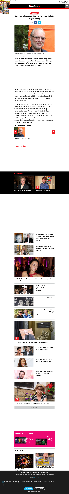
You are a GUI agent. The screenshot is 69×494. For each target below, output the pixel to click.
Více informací (36, 477)
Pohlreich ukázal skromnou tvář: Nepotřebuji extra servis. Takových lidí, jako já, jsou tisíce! (45, 312)
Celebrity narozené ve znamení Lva (42, 190)
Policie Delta (29, 439)
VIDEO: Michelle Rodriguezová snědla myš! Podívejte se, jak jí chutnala (34, 280)
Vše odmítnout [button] (39, 488)
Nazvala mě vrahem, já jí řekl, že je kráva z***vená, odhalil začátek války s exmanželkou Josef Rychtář (45, 237)
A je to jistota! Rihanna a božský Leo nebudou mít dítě (44, 348)
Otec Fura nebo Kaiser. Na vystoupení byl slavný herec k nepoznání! (44, 288)
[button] (34, 479)
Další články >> (34, 407)
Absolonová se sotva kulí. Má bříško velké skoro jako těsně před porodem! (45, 248)
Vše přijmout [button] (29, 488)
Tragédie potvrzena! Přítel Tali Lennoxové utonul (44, 299)
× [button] (67, 472)
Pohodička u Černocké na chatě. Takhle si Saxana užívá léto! (33, 404)
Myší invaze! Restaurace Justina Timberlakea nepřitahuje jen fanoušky (44, 373)
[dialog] (34, 482)
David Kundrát (20, 138)
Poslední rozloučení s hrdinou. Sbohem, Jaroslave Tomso (32, 342)
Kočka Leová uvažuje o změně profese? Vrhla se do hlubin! (44, 360)
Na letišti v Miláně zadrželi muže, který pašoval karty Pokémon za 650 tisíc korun (45, 467)
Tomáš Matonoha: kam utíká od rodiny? (22, 190)
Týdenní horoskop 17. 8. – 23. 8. (23, 468)
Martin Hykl (27, 138)
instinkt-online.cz (19, 470)
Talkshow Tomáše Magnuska (50, 439)
